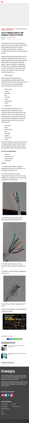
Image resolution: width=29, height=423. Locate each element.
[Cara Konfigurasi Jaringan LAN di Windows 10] (4, 348)
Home (2, 29)
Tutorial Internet (9, 29)
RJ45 (12, 336)
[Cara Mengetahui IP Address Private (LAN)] (4, 356)
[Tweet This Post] (11, 338)
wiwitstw (13, 37)
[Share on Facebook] (8, 338)
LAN (9, 336)
